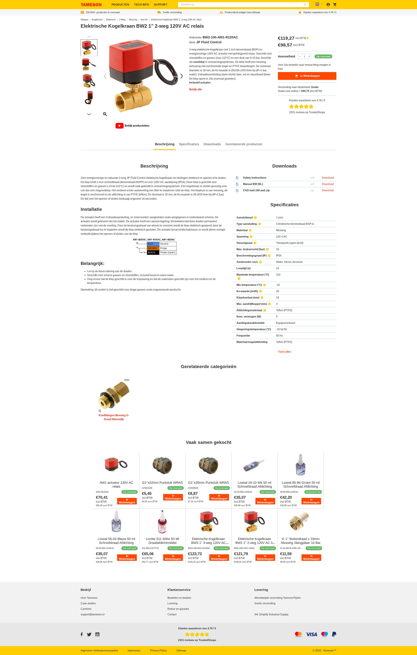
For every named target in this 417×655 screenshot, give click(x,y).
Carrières (86, 609)
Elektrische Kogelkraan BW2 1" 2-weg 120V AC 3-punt (254, 542)
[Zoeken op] (306, 4)
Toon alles (284, 351)
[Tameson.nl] (91, 5)
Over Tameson (89, 597)
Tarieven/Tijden (292, 597)
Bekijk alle (195, 89)
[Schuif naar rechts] (105, 76)
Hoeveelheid (286, 56)
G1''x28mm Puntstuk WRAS (208, 482)
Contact (171, 614)
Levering (172, 603)
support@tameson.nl (93, 614)
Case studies (88, 603)
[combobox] (243, 4)
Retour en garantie (178, 609)
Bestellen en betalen (179, 597)
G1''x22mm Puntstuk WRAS (162, 482)
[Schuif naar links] (182, 76)
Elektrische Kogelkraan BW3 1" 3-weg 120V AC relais (208, 542)
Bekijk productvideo (137, 125)
